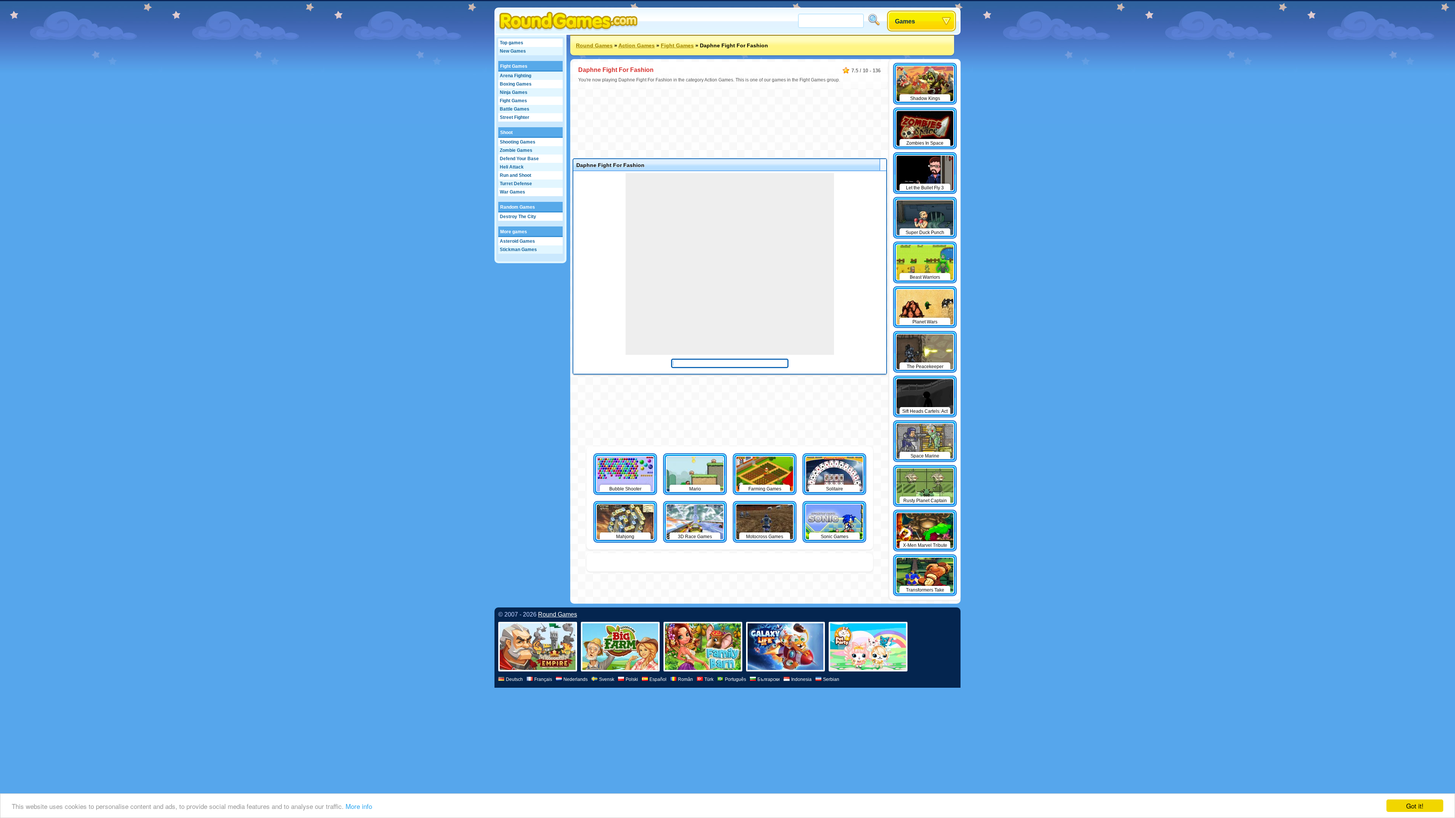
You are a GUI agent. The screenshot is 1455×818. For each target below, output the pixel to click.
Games (905, 21)
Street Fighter (514, 117)
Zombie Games (516, 150)
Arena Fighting (515, 75)
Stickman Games (518, 249)
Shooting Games (517, 142)
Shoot (506, 132)
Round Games (594, 45)
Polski (632, 679)
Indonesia (801, 679)
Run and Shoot (515, 175)
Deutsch (514, 679)
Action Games (636, 45)
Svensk (606, 679)
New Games (513, 51)
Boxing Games (516, 84)
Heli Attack (512, 167)
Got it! (1415, 805)
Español (657, 679)
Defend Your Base (519, 158)
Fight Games (513, 66)
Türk (708, 679)
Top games (511, 42)
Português (735, 679)
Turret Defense (516, 183)
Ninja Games (513, 92)
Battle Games (514, 109)
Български (768, 679)
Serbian (831, 679)
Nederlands (575, 679)
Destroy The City (518, 216)
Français (543, 679)
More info (359, 806)
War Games (512, 192)
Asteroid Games (517, 241)
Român (685, 679)
